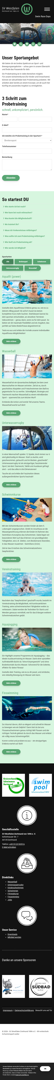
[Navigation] (47, 9)
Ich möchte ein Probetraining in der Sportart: (22, 136)
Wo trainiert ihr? (12, 224)
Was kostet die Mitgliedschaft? (18, 218)
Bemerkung (7, 157)
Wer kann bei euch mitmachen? (18, 212)
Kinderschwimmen (16, 888)
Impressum (8, 1010)
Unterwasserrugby (12, 268)
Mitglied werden (14, 937)
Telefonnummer (9, 146)
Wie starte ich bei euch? (15, 206)
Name (5, 114)
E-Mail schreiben (9, 847)
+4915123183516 (17, 844)
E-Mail (5, 125)
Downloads (12, 934)
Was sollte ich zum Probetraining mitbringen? (25, 236)
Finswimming (13, 897)
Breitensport (23, 262)
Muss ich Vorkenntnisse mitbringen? (21, 230)
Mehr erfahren (11, 341)
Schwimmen (41, 262)
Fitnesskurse (13, 894)
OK (45, 1069)
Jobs (10, 900)
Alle (7, 262)
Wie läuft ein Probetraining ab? (18, 242)
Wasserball (33, 268)
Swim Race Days (43, 16)
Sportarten (7, 257)
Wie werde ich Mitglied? (15, 248)
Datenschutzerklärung (24, 1010)
